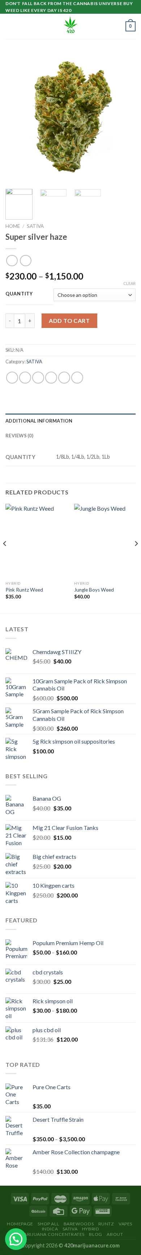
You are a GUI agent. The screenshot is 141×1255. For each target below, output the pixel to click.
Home (12, 226)
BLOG (95, 1234)
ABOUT (115, 1234)
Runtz (106, 1223)
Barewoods (79, 1223)
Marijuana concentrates (52, 1234)
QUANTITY (19, 294)
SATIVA (35, 226)
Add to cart (69, 320)
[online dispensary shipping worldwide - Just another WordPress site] (70, 26)
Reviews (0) (19, 435)
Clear (129, 283)
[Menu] (9, 26)
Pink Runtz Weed (24, 590)
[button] (16, 1239)
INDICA (50, 1229)
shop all (48, 1223)
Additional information (39, 421)
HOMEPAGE (20, 1223)
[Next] (124, 118)
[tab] (70, 421)
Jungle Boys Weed (94, 590)
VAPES (125, 1223)
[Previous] (17, 118)
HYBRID (90, 1229)
